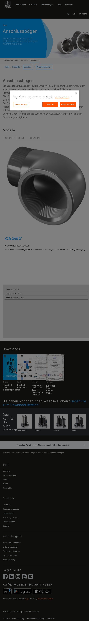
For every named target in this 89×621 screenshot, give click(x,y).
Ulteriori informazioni (62, 98)
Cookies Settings (21, 104)
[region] (44, 101)
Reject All (50, 104)
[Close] (76, 93)
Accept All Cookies (68, 104)
